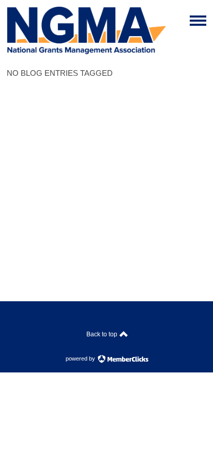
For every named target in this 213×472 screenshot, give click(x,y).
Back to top (102, 334)
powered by (81, 358)
